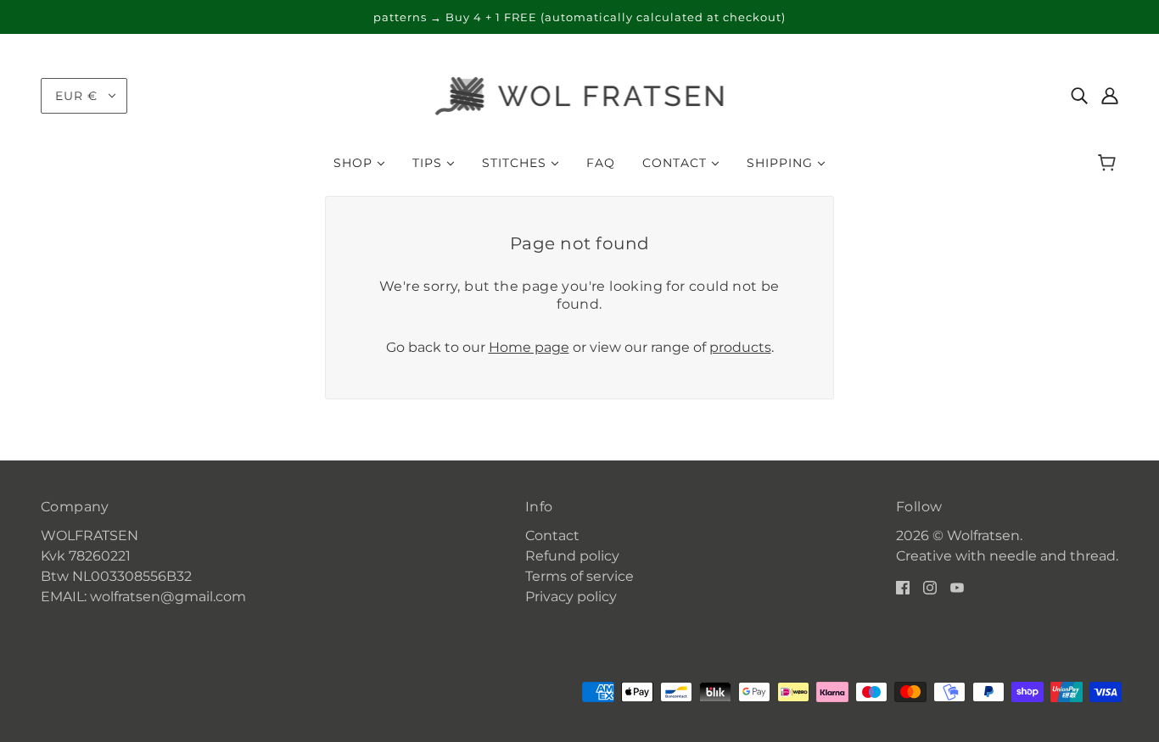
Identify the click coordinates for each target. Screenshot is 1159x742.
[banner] (580, 94)
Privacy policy (571, 597)
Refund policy (572, 556)
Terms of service (579, 576)
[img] (1079, 96)
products (740, 347)
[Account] (1110, 96)
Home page (529, 347)
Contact (552, 535)
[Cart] (1109, 163)
